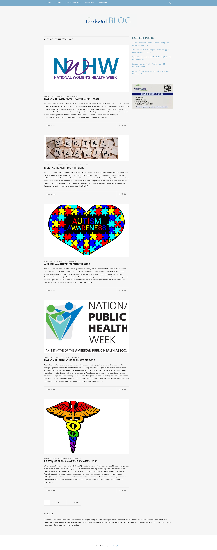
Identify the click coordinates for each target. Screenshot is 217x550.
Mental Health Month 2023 (64, 167)
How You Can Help (72, 3)
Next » (76, 503)
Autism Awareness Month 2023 (67, 264)
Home (48, 3)
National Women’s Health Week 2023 (71, 99)
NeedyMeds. (116, 546)
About (58, 3)
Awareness (59, 96)
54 (69, 503)
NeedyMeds (89, 3)
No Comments (72, 96)
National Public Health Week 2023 (69, 360)
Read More (50, 125)
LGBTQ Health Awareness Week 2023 (71, 461)
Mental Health (71, 165)
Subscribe (103, 3)
